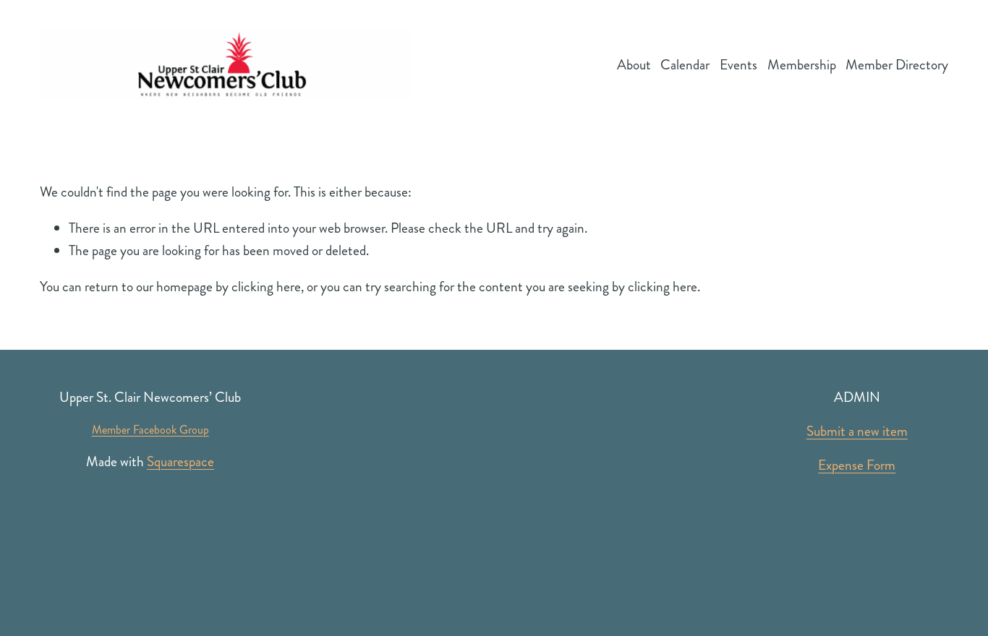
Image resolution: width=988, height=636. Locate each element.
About (634, 64)
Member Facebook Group (150, 429)
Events (738, 64)
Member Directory (897, 64)
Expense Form (856, 465)
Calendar (685, 64)
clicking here (266, 286)
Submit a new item (857, 431)
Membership (801, 64)
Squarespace (180, 461)
